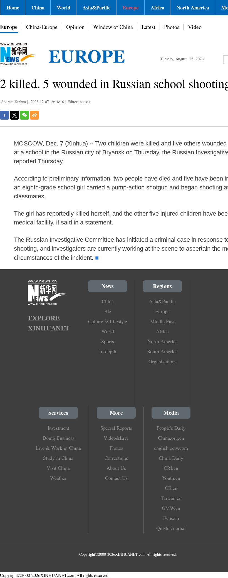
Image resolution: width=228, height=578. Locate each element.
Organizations (162, 361)
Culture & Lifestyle (107, 321)
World (63, 7)
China (37, 7)
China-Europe (42, 27)
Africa (157, 7)
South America (162, 351)
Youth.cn (171, 478)
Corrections (116, 458)
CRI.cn (171, 468)
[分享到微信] (24, 115)
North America (193, 7)
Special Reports (116, 427)
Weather (58, 478)
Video (195, 27)
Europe (130, 7)
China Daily (171, 458)
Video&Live (116, 437)
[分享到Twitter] (14, 115)
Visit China (58, 468)
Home (12, 7)
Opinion (75, 27)
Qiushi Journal (171, 528)
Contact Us (116, 478)
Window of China (113, 27)
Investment (58, 427)
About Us (116, 468)
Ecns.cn (171, 518)
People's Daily (171, 427)
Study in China (58, 458)
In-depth (107, 351)
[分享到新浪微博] (34, 115)
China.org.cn (171, 437)
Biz (107, 311)
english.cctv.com (171, 447)
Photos (171, 27)
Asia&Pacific (96, 7)
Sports (107, 341)
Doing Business (58, 437)
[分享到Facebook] (4, 115)
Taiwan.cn (171, 498)
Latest (148, 27)
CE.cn (171, 488)
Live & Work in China (58, 447)
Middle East (162, 321)
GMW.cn (171, 508)
